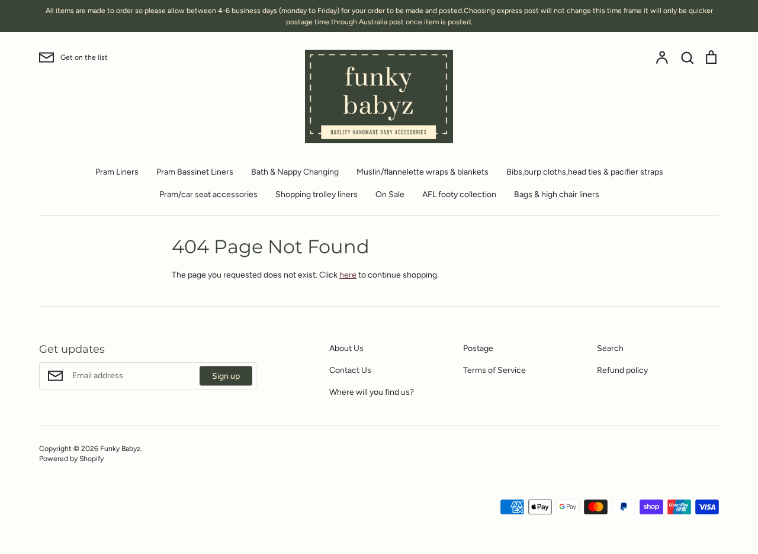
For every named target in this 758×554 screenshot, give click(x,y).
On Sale (389, 194)
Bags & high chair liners (556, 194)
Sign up (226, 376)
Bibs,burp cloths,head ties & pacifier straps (584, 172)
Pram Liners (117, 172)
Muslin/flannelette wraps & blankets (422, 172)
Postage (478, 348)
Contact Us (350, 370)
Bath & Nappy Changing (295, 172)
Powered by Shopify (71, 458)
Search (610, 348)
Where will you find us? (371, 392)
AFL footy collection (459, 194)
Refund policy (622, 370)
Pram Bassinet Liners (194, 172)
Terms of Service (494, 370)
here (347, 275)
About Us (346, 348)
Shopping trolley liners (316, 194)
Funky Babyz (120, 448)
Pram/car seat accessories (208, 194)
